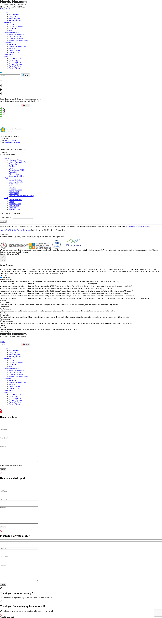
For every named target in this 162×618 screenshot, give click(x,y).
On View (7, 22)
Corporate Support (15, 64)
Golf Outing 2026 (15, 58)
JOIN (6, 198)
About (6, 158)
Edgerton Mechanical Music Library (21, 196)
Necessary (6, 277)
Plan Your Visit (14, 15)
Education (7, 42)
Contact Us (13, 164)
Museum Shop (14, 194)
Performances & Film (11, 32)
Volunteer (12, 208)
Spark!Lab (12, 44)
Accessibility (13, 172)
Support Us (8, 56)
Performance (13, 186)
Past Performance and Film (18, 40)
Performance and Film (16, 34)
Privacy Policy (14, 174)
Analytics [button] (3, 313)
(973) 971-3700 (10, 140)
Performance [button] (4, 307)
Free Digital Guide (15, 20)
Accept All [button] (15, 254)
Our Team (12, 166)
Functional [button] (3, 300)
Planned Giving (14, 68)
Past (10, 30)
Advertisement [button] (5, 319)
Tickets (2, 9)
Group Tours (13, 16)
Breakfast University (16, 38)
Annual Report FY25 (16, 170)
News (11, 168)
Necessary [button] (3, 275)
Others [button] (2, 325)
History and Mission (16, 160)
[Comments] (19, 462)
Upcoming (12, 28)
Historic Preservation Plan (18, 162)
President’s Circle (15, 66)
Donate (7, 9)
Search (26, 75)
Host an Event (9, 54)
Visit (6, 13)
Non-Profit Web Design (8, 230)
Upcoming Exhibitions (17, 182)
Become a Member (15, 62)
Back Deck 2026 (15, 36)
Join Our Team (14, 206)
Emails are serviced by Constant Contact (138, 226)
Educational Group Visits (17, 46)
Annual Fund (13, 60)
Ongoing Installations (16, 26)
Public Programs (14, 18)
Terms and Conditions (16, 176)
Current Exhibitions (15, 180)
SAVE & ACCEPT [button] (7, 331)
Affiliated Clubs (14, 52)
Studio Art (12, 48)
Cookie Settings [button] (5, 254)
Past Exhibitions (14, 184)
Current (11, 24)
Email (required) (6, 217)
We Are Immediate (23, 230)
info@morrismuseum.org (13, 142)
